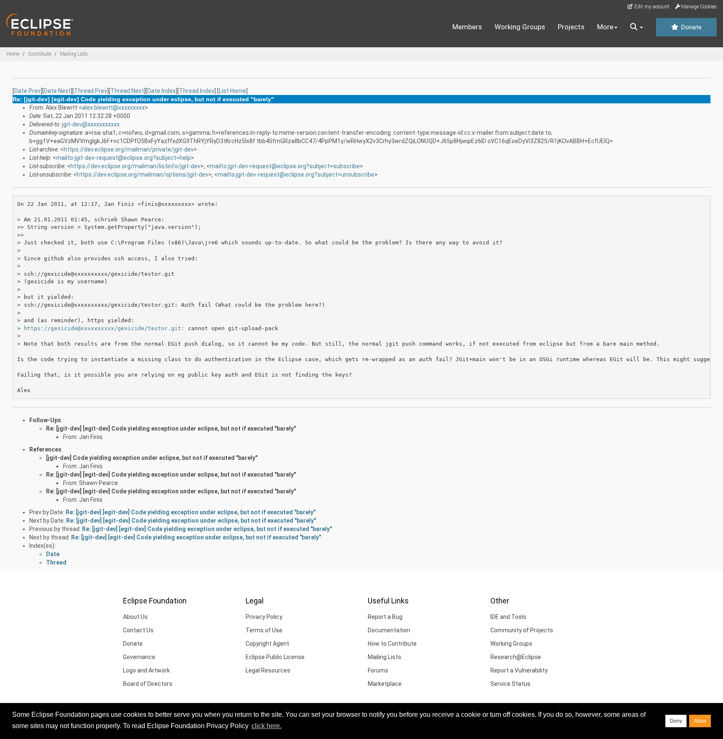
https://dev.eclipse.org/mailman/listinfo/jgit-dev (135, 166)
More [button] (605, 27)
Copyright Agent (267, 643)
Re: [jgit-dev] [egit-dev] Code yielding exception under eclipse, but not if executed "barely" (171, 428)
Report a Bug (385, 616)
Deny (676, 721)
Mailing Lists (74, 54)
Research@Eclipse (515, 657)
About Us (135, 616)
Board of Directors (147, 683)
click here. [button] (266, 725)
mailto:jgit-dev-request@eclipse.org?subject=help (123, 157)
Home (12, 54)
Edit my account (651, 7)
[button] (636, 27)
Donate (690, 27)
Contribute (39, 54)
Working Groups (520, 27)
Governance (139, 657)
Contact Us (138, 630)
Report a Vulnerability (519, 670)
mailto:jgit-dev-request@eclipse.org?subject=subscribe (285, 166)
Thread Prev (90, 90)
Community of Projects (521, 630)
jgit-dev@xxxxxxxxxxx (91, 124)
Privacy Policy (264, 616)
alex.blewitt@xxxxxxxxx (113, 107)
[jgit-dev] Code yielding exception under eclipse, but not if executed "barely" (151, 457)
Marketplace (385, 683)
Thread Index (196, 90)
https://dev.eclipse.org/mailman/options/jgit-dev (142, 174)
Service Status (510, 683)
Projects (571, 27)
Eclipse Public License (275, 657)
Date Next (57, 90)
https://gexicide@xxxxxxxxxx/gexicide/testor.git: (104, 328)
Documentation (389, 630)
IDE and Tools (508, 616)
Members (467, 27)
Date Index (161, 90)
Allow (700, 721)
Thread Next (127, 90)
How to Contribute (392, 643)
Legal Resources (268, 670)
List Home (232, 90)
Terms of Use (264, 630)
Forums (378, 670)
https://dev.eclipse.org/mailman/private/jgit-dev (129, 149)
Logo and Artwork (146, 670)
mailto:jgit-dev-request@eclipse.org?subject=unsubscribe (296, 174)
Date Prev (27, 90)
